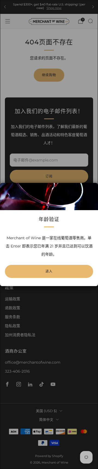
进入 (49, 271)
